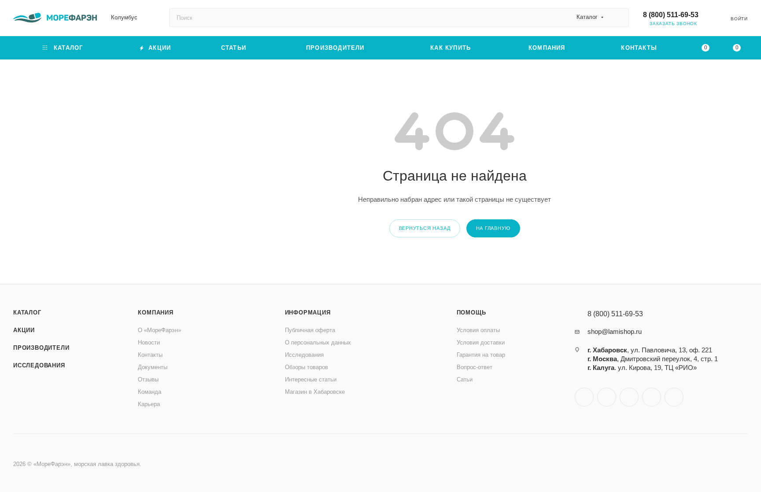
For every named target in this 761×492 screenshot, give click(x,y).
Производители (41, 347)
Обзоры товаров (306, 367)
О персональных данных (318, 342)
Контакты (150, 354)
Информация (308, 312)
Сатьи (465, 379)
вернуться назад (425, 228)
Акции (24, 330)
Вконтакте (584, 397)
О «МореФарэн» (159, 330)
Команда (149, 391)
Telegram (606, 397)
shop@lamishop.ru (614, 331)
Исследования (39, 365)
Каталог (27, 312)
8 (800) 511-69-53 (670, 14)
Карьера (149, 404)
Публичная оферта (310, 330)
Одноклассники (629, 397)
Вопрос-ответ (474, 367)
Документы (152, 367)
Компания (155, 312)
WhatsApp (651, 397)
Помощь (471, 312)
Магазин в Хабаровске (315, 391)
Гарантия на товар (481, 354)
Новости (149, 342)
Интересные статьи (310, 379)
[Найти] (618, 17)
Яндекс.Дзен (674, 397)
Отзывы (148, 379)
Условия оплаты (478, 330)
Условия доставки (481, 342)
